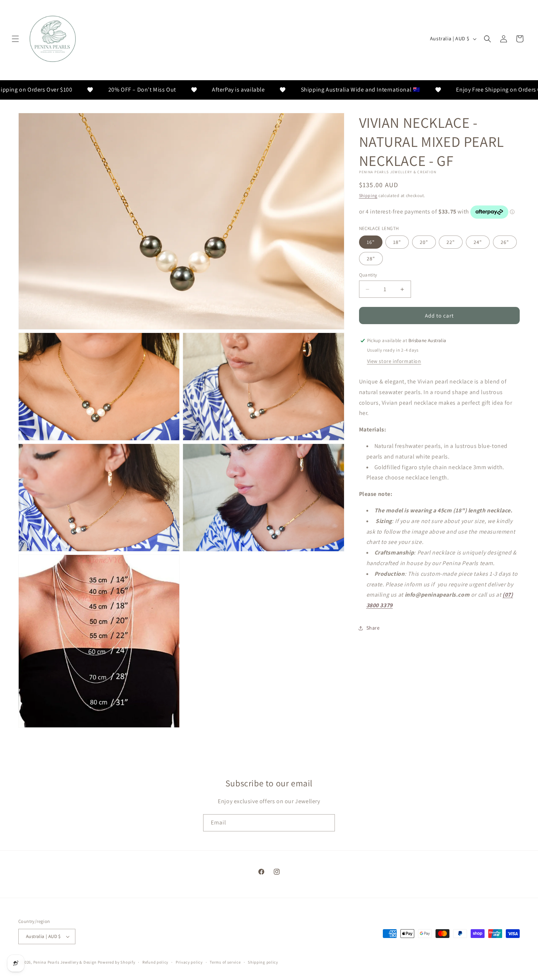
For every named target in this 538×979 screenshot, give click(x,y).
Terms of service (225, 961)
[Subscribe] (326, 822)
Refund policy (155, 961)
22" (451, 242)
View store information (394, 361)
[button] (15, 39)
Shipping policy (263, 961)
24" (478, 242)
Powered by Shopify (116, 962)
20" (424, 242)
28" (371, 258)
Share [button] (373, 627)
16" (371, 242)
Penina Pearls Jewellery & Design (65, 962)
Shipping (368, 195)
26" (505, 242)
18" (397, 242)
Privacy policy (189, 961)
